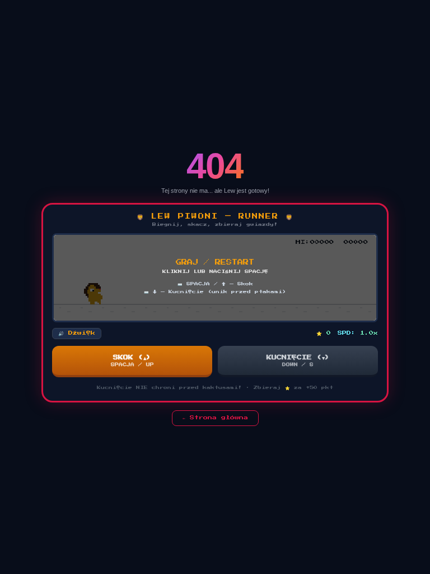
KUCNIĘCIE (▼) (298, 361)
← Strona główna (215, 417)
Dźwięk (76, 333)
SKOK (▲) (132, 361)
